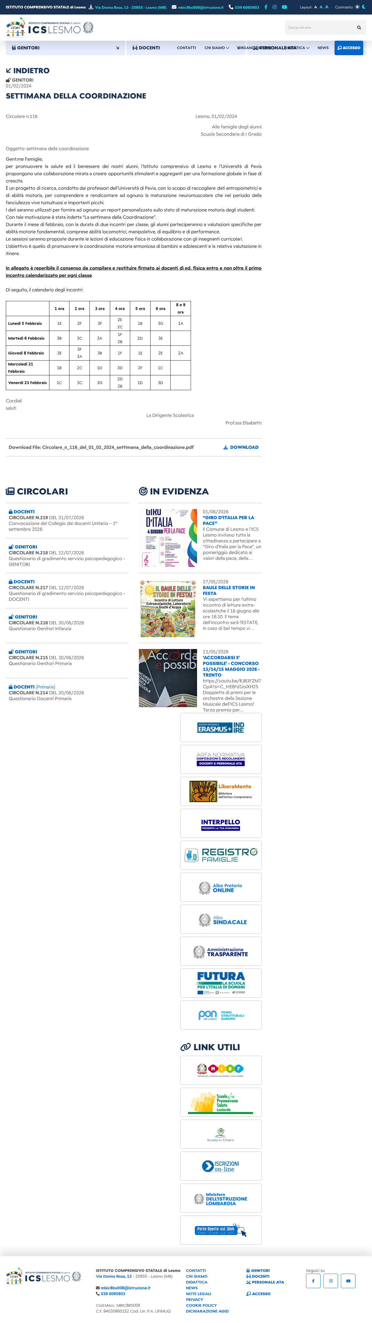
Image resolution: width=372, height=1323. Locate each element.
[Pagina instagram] (275, 7)
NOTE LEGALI (198, 1293)
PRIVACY (194, 1299)
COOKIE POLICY (201, 1305)
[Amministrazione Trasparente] (221, 951)
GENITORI (260, 1270)
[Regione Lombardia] (221, 1102)
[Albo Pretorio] (221, 887)
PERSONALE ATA (267, 1282)
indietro (30, 70)
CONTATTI (196, 1270)
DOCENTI (260, 1276)
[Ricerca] (359, 27)
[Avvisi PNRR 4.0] (221, 983)
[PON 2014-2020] (221, 1015)
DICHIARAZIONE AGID (207, 1311)
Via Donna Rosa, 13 (114, 1276)
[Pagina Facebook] (265, 7)
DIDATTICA (197, 1282)
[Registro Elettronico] (221, 855)
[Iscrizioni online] (221, 1166)
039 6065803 (113, 1293)
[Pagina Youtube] (284, 7)
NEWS (192, 1288)
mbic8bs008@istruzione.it (126, 1288)
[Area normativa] (221, 759)
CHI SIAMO (197, 1276)
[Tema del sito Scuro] (363, 7)
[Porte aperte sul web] (221, 1230)
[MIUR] (221, 1070)
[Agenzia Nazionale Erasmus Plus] (221, 727)
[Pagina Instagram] (330, 1281)
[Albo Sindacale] (221, 919)
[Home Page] (49, 27)
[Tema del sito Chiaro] (357, 7)
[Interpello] (221, 823)
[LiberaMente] (221, 791)
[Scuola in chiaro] (221, 1134)
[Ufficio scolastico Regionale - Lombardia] (221, 1198)
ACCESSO (261, 1293)
